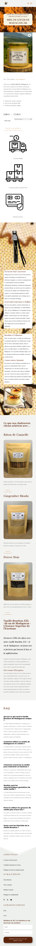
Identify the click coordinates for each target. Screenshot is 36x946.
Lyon (5, 915)
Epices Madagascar (20, 79)
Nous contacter (8, 885)
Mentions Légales (8, 890)
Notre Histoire (7, 880)
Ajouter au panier (13, 128)
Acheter (7, 490)
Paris (5, 910)
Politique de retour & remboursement (14, 870)
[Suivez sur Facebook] (4, 899)
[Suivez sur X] (7, 899)
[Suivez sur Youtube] (11, 899)
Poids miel (7, 121)
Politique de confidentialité (11, 895)
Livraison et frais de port (10, 860)
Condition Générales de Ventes (12, 865)
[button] (29, 35)
